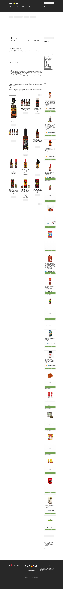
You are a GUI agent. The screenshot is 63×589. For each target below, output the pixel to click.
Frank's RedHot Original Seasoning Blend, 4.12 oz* (49, 287)
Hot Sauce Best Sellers (18, 16)
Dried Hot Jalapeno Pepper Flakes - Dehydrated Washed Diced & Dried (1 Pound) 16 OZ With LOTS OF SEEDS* (50, 421)
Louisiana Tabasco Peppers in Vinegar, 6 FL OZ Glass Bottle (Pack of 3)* (50, 466)
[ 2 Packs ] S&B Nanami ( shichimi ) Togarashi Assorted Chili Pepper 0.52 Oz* (50, 401)
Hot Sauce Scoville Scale (29, 6)
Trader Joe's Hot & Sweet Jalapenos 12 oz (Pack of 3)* (50, 506)
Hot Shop (11, 16)
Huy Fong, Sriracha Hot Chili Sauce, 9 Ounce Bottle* (50, 193)
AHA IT (20, 574)
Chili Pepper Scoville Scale (21, 6)
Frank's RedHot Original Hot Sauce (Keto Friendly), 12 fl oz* (49, 173)
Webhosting (16, 574)
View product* (50, 111)
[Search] (53, 38)
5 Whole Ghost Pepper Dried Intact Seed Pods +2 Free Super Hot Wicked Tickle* (50, 486)
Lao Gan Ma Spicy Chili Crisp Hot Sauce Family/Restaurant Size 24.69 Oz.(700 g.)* (50, 149)
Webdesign (10, 574)
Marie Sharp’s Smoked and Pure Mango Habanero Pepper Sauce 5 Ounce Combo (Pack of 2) (49, 544)
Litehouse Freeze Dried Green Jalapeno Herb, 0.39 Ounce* (50, 339)
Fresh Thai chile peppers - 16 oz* (49, 523)
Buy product (25, 112)
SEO (12, 574)
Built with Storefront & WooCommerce (14, 584)
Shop (15, 6)
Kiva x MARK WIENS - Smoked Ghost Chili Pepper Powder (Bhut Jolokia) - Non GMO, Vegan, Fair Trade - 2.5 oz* (50, 360)
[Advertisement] (31, 25)
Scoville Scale (11, 6)
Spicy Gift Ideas (33, 16)
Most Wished (26, 16)
